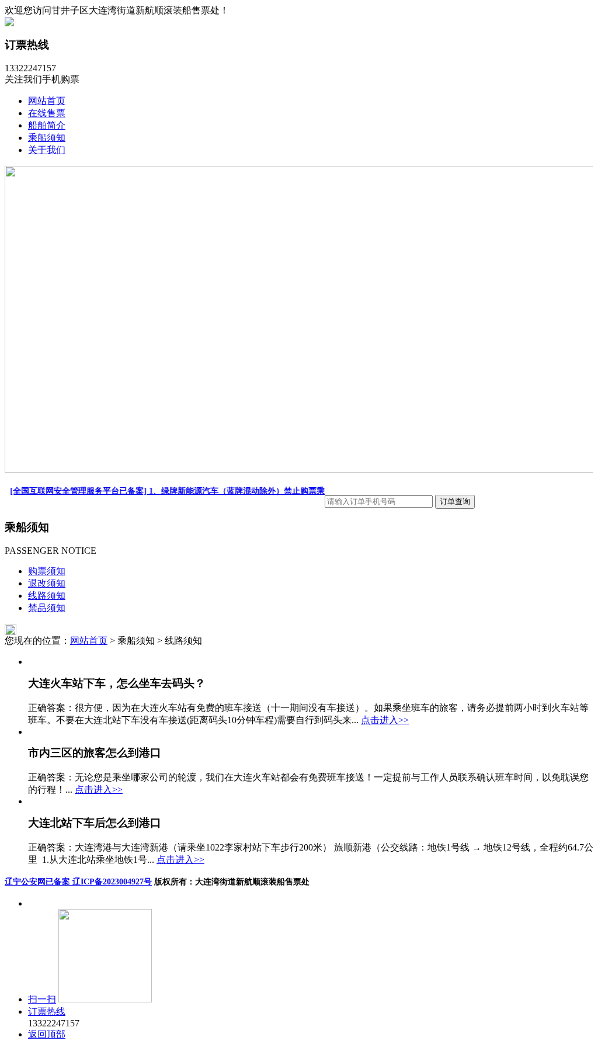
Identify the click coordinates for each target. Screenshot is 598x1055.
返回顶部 (46, 1034)
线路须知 (46, 596)
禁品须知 (46, 608)
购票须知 (46, 571)
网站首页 (46, 101)
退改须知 (46, 583)
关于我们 (46, 150)
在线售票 (46, 113)
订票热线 (46, 1011)
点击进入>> (385, 720)
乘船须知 (46, 138)
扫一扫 (42, 999)
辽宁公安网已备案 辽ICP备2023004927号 (78, 881)
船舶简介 (46, 125)
